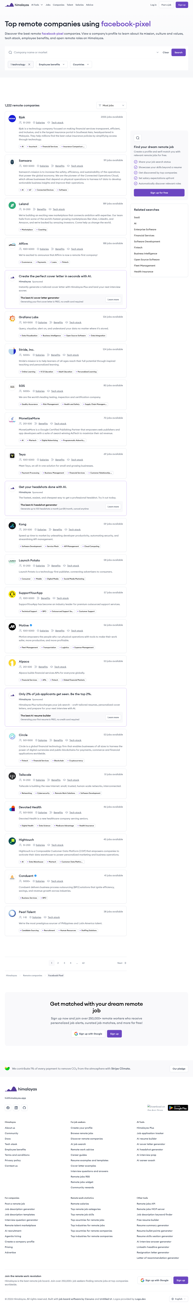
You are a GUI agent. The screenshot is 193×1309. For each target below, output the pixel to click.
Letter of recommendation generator (158, 1257)
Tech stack (55, 122)
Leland (23, 204)
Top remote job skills (82, 1214)
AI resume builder (147, 1138)
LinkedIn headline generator (153, 1246)
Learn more (113, 299)
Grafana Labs (28, 317)
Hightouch (26, 840)
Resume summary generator (153, 1225)
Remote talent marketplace (20, 1225)
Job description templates (20, 1214)
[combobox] (87, 52)
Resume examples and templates (89, 1160)
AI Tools (35, 4)
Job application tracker (150, 1133)
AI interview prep (146, 1154)
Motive (24, 625)
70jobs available (113, 417)
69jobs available (113, 453)
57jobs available (113, 592)
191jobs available (113, 160)
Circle (23, 735)
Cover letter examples (83, 1165)
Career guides (79, 1154)
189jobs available (113, 203)
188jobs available (113, 243)
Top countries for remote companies (91, 1230)
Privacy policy (13, 1160)
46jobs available (113, 806)
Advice (89, 4)
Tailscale (25, 774)
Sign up (182, 4)
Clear (166, 52)
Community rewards (82, 1187)
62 (84, 964)
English (178, 1299)
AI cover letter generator (151, 1144)
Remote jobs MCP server (151, 1209)
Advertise (10, 1252)
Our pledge (179, 1068)
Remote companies (32, 975)
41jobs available (113, 875)
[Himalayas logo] (17, 5)
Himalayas (11, 975)
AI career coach (146, 1160)
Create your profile (81, 1127)
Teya (22, 454)
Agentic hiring (13, 1236)
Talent (70, 4)
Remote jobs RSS (80, 1176)
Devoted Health (30, 807)
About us (10, 1127)
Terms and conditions (17, 1154)
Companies (58, 4)
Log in (153, 4)
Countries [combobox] (78, 64)
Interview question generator (21, 1219)
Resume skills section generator (155, 1236)
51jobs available (113, 774)
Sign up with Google (90, 1033)
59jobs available (113, 523)
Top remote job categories (86, 1209)
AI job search (78, 1144)
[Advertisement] (66, 91)
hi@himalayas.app (15, 1097)
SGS (22, 386)
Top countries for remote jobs (87, 1219)
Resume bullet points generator (154, 1230)
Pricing (9, 1246)
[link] (11, 975)
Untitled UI (106, 1298)
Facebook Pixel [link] (55, 975)
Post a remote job (15, 1203)
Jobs (48, 4)
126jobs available (113, 316)
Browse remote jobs (82, 1133)
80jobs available (113, 385)
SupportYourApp (31, 593)
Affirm (23, 243)
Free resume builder (148, 1219)
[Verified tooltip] (30, 625)
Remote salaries (80, 1203)
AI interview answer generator (154, 1241)
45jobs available (113, 839)
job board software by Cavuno (76, 1298)
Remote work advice (82, 1149)
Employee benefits (15, 1149)
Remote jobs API (146, 1203)
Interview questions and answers (89, 1171)
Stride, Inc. (26, 349)
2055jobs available (112, 116)
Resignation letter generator (153, 1252)
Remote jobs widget (82, 1181)
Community (11, 1133)
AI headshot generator (150, 1149)
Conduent (26, 876)
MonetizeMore (29, 418)
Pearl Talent (27, 912)
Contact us (11, 1165)
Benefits (57, 166)
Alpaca (24, 661)
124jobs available (113, 349)
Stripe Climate (120, 1068)
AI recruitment (13, 1230)
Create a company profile (19, 1241)
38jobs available (113, 911)
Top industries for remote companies (92, 1236)
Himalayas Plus (145, 1127)
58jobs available (113, 559)
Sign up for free (159, 192)
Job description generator (20, 1209)
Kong (22, 524)
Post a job (166, 4)
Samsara (25, 160)
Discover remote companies (87, 1138)
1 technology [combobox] (18, 64)
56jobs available (113, 624)
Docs (8, 1138)
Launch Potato (29, 560)
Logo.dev (140, 1298)
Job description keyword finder (154, 1214)
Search (179, 52)
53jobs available (113, 661)
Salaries (80, 4)
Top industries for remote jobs (88, 1225)
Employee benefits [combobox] (49, 64)
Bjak (22, 117)
